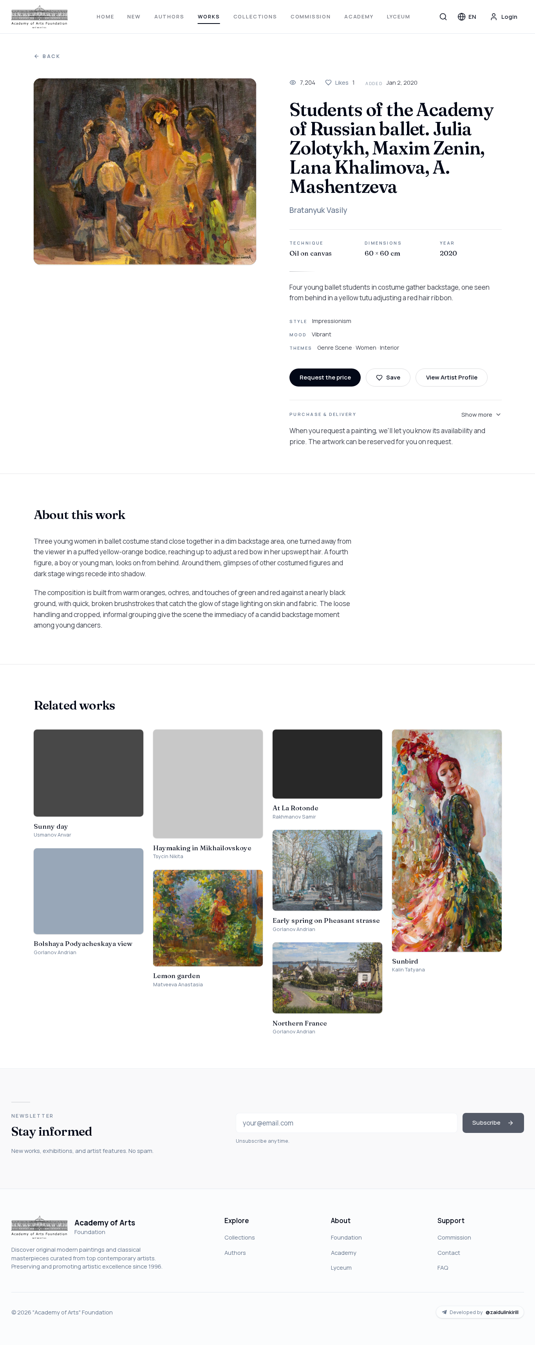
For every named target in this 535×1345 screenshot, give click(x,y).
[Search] (443, 16)
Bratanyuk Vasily (318, 210)
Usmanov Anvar (52, 834)
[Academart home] (39, 17)
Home (105, 16)
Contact (448, 1252)
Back (52, 56)
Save (393, 377)
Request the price (325, 377)
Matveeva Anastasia (178, 984)
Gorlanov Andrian (55, 952)
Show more (476, 414)
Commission (311, 16)
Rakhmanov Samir (294, 816)
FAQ (442, 1267)
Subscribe (486, 1122)
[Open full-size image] (145, 171)
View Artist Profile (451, 377)
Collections (255, 16)
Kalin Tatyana (408, 969)
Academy (359, 16)
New (134, 16)
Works (209, 16)
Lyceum (398, 16)
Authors (169, 16)
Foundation (346, 1237)
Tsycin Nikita (168, 856)
